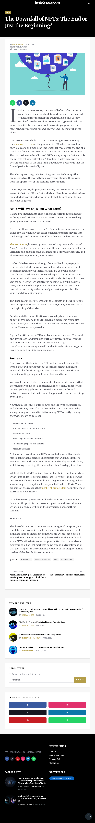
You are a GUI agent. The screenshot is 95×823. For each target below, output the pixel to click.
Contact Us (54, 763)
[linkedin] (33, 103)
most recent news (24, 144)
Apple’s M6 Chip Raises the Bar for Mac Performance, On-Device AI (32, 798)
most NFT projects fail (53, 488)
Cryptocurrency (42, 560)
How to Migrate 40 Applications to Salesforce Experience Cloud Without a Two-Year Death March (31, 780)
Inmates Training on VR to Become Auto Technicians (41, 647)
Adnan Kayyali (18, 45)
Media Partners (56, 755)
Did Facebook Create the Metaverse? (67, 575)
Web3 (8, 12)
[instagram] (67, 705)
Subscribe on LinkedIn (61, 778)
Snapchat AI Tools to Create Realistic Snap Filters (40, 635)
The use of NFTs (18, 244)
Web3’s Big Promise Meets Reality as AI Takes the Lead (42, 622)
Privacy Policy (56, 759)
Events (52, 752)
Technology (66, 560)
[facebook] (19, 103)
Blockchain (26, 560)
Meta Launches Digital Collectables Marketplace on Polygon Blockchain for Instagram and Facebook (28, 577)
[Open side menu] (6, 3)
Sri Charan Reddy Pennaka (31, 786)
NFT (55, 560)
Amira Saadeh (27, 650)
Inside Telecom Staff (31, 638)
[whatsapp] (12, 103)
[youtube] (28, 720)
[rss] (67, 712)
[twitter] (26, 103)
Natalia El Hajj (28, 615)
